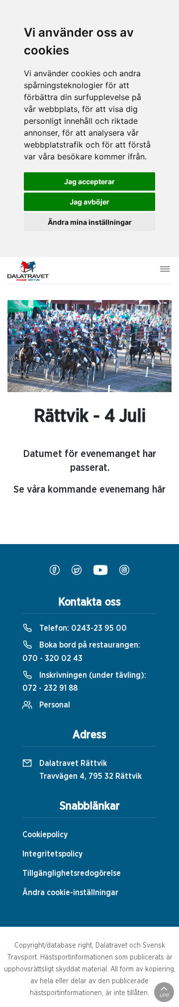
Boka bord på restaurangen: (81, 651)
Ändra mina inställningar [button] (90, 222)
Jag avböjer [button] (89, 202)
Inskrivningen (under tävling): (84, 681)
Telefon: (82, 628)
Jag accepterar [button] (89, 181)
